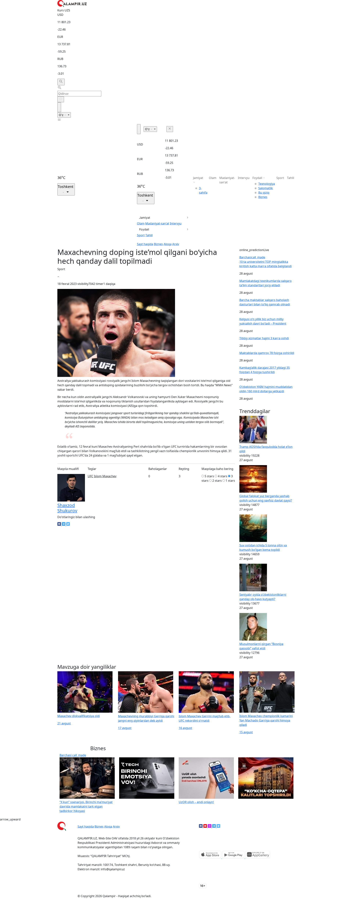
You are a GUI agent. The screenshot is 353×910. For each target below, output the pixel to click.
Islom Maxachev (105, 476)
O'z (61, 115)
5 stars (209, 476)
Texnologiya (266, 184)
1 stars (230, 481)
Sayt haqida (145, 244)
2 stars (217, 481)
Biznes (158, 244)
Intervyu (175, 223)
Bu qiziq (263, 193)
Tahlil (149, 235)
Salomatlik (265, 188)
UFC (90, 476)
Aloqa (168, 244)
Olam (141, 223)
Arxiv (175, 244)
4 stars (222, 476)
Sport (141, 235)
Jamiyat (144, 217)
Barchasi (252, 257)
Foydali (144, 229)
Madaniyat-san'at (157, 223)
